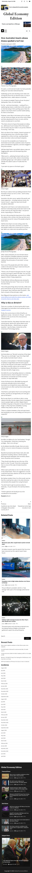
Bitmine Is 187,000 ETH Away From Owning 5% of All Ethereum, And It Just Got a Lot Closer (19, 795)
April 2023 (3, 756)
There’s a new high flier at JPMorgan (11, 24)
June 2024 (3, 733)
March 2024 (3, 740)
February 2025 (4, 714)
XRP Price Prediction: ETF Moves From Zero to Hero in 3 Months (15, 661)
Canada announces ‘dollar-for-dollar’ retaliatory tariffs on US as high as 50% (18, 788)
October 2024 (4, 725)
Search (3, 636)
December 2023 (4, 748)
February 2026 (4, 683)
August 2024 (4, 730)
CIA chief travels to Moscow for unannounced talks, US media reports (18, 781)
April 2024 (3, 738)
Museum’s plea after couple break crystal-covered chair (16, 543)
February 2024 (4, 743)
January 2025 (4, 717)
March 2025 (3, 712)
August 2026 (4, 668)
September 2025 (4, 696)
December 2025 (4, 688)
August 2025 (4, 699)
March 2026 (3, 681)
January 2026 (4, 686)
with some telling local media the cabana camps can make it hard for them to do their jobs (16, 297)
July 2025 (3, 701)
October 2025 (4, 694)
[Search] (29, 31)
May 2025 (3, 707)
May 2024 (3, 735)
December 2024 (4, 720)
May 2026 (3, 675)
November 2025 (4, 691)
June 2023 (3, 753)
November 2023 (4, 751)
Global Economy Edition (16, 16)
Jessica (3, 546)
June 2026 (3, 673)
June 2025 (3, 704)
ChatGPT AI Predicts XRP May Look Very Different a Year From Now (19, 813)
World (8, 496)
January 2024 (4, 746)
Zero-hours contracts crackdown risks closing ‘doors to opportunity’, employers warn (19, 827)
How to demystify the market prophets (18, 7)
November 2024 (4, 722)
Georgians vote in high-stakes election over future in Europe (16, 582)
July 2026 (3, 670)
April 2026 (3, 678)
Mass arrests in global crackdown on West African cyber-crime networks (19, 775)
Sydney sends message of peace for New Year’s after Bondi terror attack (15, 620)
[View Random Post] (26, 31)
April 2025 (3, 709)
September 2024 (4, 727)
